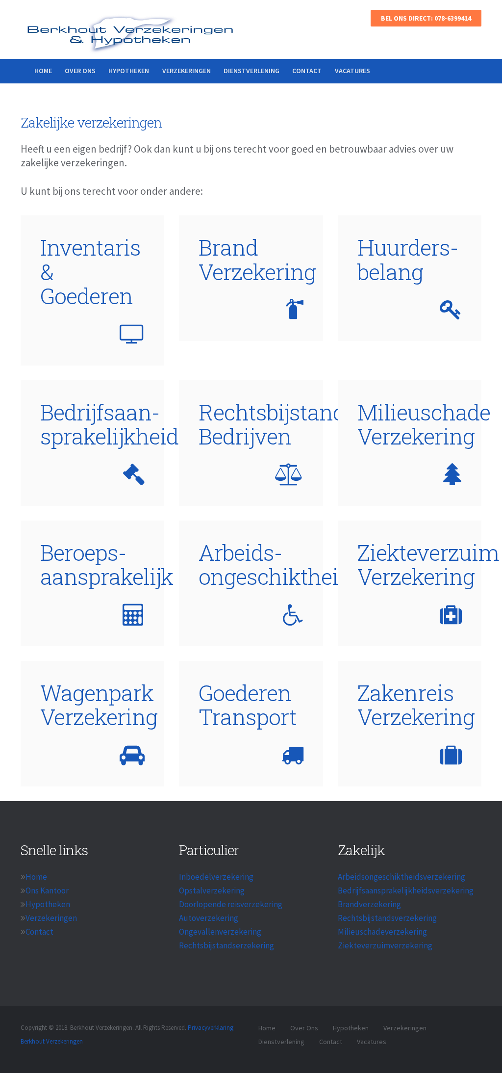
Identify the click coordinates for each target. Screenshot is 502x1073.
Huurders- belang (407, 259)
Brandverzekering (369, 904)
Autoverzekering (208, 918)
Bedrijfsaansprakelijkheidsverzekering (406, 890)
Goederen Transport (248, 705)
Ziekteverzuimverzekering (385, 945)
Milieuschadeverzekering (382, 931)
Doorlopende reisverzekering (230, 904)
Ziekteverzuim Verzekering (428, 564)
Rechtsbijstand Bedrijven (272, 424)
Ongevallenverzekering (220, 931)
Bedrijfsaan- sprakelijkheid (109, 424)
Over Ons (80, 70)
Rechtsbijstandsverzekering (387, 918)
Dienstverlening (251, 70)
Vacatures (352, 70)
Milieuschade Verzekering (423, 424)
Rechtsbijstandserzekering (226, 945)
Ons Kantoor (47, 890)
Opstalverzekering (212, 890)
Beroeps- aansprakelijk (106, 564)
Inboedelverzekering (216, 876)
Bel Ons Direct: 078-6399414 (426, 18)
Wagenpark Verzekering (98, 705)
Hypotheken (128, 70)
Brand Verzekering (257, 259)
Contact (307, 70)
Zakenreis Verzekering (416, 705)
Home (43, 70)
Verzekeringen (186, 70)
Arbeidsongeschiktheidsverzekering (401, 876)
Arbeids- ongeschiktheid (275, 564)
